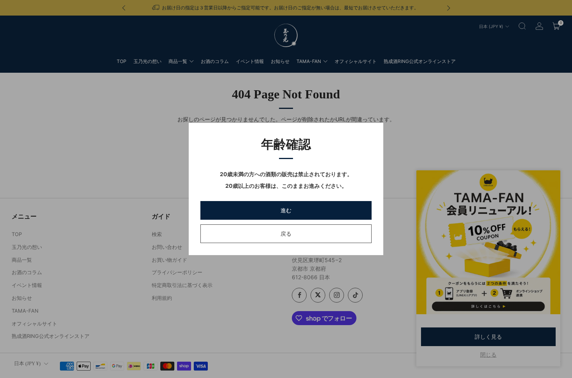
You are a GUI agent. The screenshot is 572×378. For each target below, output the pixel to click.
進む (286, 210)
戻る (286, 233)
